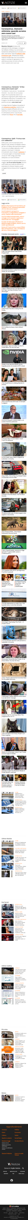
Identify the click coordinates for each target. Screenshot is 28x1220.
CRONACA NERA (18, 912)
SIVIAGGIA (24, 1209)
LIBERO (4, 1208)
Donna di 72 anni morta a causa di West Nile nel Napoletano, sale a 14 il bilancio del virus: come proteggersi (13, 228)
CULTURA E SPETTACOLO (20, 848)
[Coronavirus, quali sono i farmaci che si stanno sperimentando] (14, 186)
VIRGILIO (8, 1208)
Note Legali (11, 1212)
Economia (18, 1132)
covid (4, 173)
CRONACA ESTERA (19, 927)
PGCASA (4, 1209)
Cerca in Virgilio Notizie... (12, 1168)
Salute (16, 1135)
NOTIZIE (10, 3)
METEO (16, 1031)
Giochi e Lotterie (7, 1138)
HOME (3, 11)
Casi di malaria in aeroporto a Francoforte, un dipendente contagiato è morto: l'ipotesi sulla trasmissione (14, 212)
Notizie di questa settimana (6, 1145)
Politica (17, 1129)
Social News (18, 1138)
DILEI (20, 1209)
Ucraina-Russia (19, 1141)
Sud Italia (19, 114)
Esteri (3, 1132)
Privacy (16, 1212)
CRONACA (7, 11)
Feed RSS (5, 1171)
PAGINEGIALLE (13, 1208)
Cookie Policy (21, 1212)
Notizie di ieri (5, 1143)
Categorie (22, 1171)
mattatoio (21, 152)
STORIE (16, 792)
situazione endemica (10, 107)
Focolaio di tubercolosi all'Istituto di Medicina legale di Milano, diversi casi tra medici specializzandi (14, 223)
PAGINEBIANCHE (9, 1209)
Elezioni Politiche (7, 1153)
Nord (11, 114)
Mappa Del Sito (13, 1171)
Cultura (4, 1135)
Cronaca (4, 1129)
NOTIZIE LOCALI (18, 800)
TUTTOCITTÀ (15, 1209)
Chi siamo (5, 1212)
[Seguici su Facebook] (11, 1180)
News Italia (21, 1173)
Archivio (6, 1173)
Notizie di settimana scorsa (7, 1148)
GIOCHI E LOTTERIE (19, 1046)
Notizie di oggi (6, 1141)
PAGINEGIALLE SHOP (21, 1208)
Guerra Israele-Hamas (19, 1154)
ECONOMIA (17, 975)
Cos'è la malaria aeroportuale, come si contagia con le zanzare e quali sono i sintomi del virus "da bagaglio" (13, 218)
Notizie (15, 1164)
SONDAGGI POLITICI (19, 983)
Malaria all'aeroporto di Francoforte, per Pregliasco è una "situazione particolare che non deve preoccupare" (13, 207)
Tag (13, 1173)
